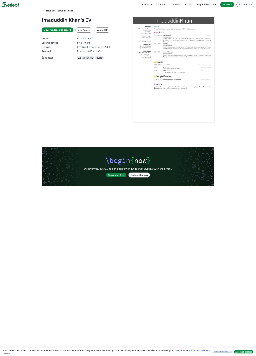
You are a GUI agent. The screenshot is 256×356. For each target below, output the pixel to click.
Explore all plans (139, 175)
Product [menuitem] (146, 4)
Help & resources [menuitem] (205, 4)
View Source (84, 30)
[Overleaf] (10, 4)
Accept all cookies (243, 352)
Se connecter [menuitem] (245, 4)
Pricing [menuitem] (188, 4)
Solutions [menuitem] (161, 4)
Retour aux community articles (57, 10)
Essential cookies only (222, 351)
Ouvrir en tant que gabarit (57, 29)
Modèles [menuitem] (176, 4)
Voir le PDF (102, 30)
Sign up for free (116, 175)
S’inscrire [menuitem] (227, 4)
